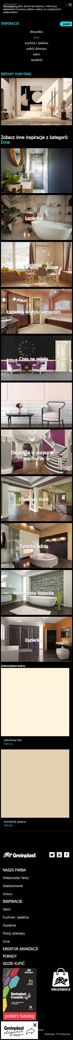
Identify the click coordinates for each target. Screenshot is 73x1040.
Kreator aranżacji (20, 948)
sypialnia (36, 60)
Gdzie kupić (14, 963)
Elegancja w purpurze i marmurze (33, 455)
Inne (6, 941)
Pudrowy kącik (33, 405)
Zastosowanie (13, 886)
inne (36, 37)
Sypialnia (9, 925)
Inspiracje (12, 901)
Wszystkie (36, 32)
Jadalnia (34, 265)
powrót (66, 23)
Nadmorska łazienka (34, 593)
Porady (10, 955)
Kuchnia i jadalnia (16, 917)
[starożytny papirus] (35, 783)
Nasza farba (14, 869)
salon (36, 54)
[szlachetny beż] (35, 702)
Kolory (7, 894)
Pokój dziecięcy (14, 933)
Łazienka (33, 171)
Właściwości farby (16, 877)
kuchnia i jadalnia (36, 43)
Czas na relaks (33, 359)
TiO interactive (63, 1034)
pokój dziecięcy (37, 48)
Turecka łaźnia (33, 546)
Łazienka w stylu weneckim (34, 312)
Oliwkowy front (34, 499)
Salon (7, 909)
